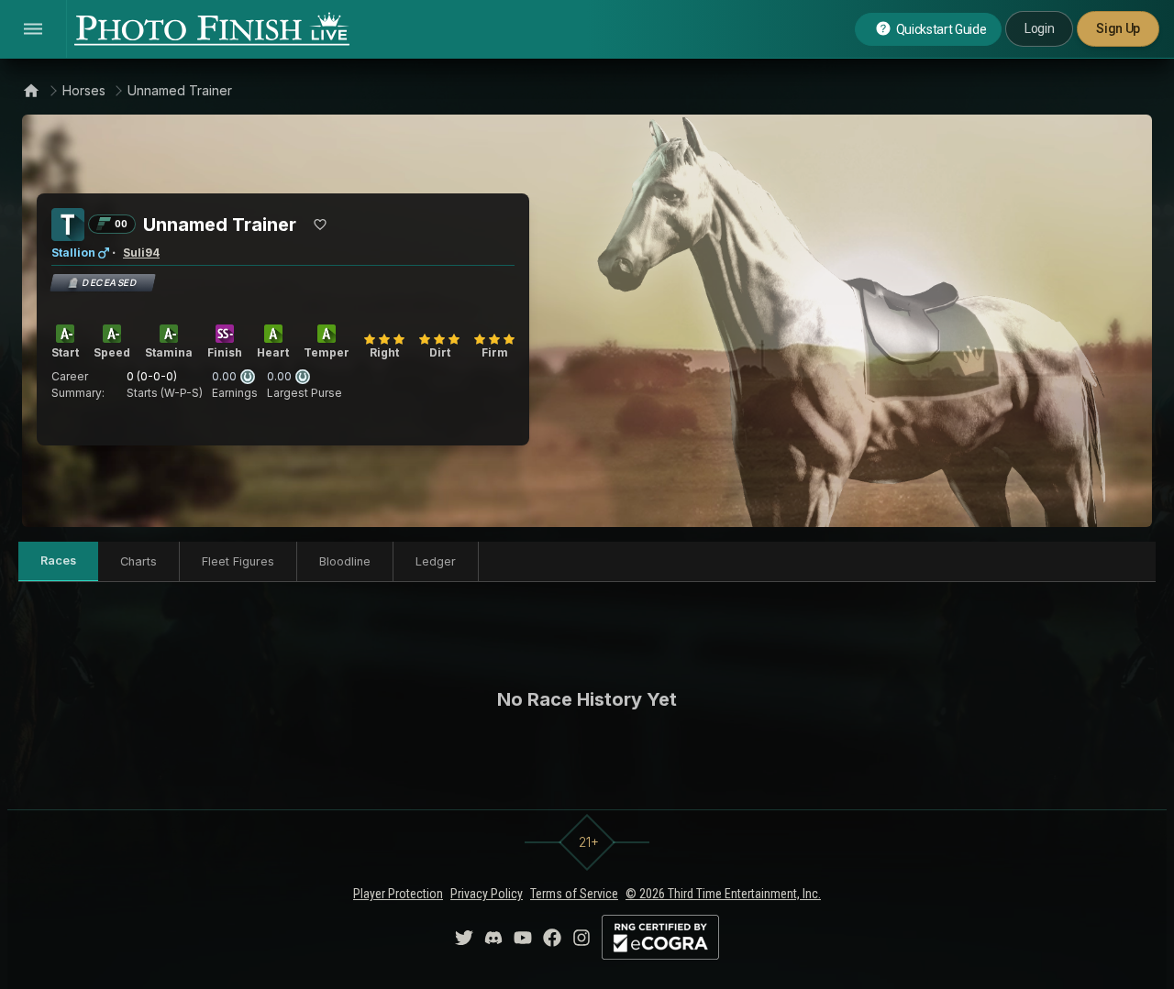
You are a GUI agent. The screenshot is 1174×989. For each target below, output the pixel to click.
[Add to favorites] (320, 224)
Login (1039, 28)
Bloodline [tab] (345, 561)
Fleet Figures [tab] (238, 561)
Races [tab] (58, 560)
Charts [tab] (138, 561)
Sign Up (1118, 28)
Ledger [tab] (435, 561)
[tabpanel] (587, 699)
